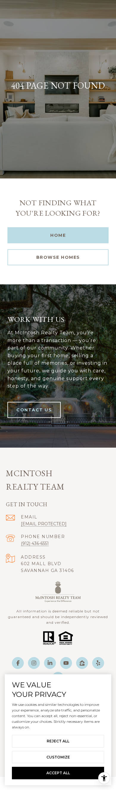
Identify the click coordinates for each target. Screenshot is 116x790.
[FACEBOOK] (18, 663)
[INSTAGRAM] (34, 663)
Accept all (58, 773)
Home (58, 235)
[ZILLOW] (82, 663)
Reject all (58, 741)
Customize (58, 757)
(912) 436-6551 (35, 543)
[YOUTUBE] (66, 663)
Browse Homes (58, 257)
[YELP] (98, 663)
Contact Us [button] (34, 410)
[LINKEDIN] (50, 663)
